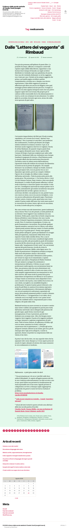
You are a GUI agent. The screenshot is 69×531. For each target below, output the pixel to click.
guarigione (19, 417)
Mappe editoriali (56, 18)
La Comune (45, 417)
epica (41, 416)
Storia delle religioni (54, 42)
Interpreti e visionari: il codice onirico (13, 464)
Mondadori (35, 419)
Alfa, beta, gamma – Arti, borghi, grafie (50, 16)
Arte (27, 42)
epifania (45, 416)
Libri (55, 6)
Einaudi (37, 416)
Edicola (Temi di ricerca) (54, 12)
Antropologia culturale (16, 42)
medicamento (20, 419)
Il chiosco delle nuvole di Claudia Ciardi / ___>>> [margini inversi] (43, 3)
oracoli (46, 419)
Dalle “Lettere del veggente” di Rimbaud (34, 50)
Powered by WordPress (10, 527)
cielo (34, 416)
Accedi (5, 509)
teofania (33, 420)
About (51, 6)
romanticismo (23, 420)
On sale (59, 20)
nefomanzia (41, 419)
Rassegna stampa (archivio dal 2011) (51, 14)
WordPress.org (7, 515)
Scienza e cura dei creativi (10, 446)
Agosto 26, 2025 (35, 57)
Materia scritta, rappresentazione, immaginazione (17, 452)
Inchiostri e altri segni (45, 10)
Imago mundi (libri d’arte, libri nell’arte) (41, 18)
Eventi (54, 8)
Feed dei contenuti (8, 511)
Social (54, 20)
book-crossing (28, 416)
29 (28, 493)
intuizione (39, 417)
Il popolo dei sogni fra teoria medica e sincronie (16, 467)
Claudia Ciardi (44, 6)
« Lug (16, 498)
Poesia (44, 42)
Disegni (59, 8)
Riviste (59, 6)
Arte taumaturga (56, 10)
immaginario (26, 417)
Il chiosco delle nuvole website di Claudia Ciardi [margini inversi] (14, 8)
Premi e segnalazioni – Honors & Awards (40, 8)
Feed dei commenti (8, 513)
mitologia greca (28, 419)
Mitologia (37, 42)
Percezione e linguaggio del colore (13, 449)
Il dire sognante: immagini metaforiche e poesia (16, 455)
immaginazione (33, 417)
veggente (38, 420)
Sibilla (29, 420)
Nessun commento (47, 57)
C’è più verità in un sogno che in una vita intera (16, 470)
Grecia (49, 416)
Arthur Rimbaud (21, 416)
